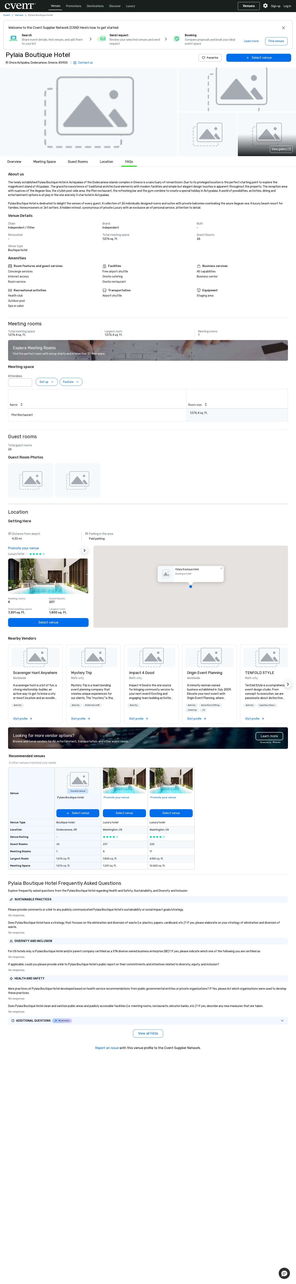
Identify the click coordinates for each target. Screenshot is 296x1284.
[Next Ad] (84, 550)
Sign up (275, 6)
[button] (88, 112)
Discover (115, 6)
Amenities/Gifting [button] (210, 705)
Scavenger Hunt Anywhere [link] (35, 673)
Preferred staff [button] (92, 705)
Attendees (15, 376)
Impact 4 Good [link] (141, 673)
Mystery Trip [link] (81, 673)
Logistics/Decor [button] (267, 705)
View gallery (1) (281, 149)
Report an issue (107, 1048)
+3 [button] (203, 710)
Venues (55, 6)
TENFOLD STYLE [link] (259, 673)
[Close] (283, 28)
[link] (35, 657)
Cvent (6, 15)
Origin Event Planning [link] (204, 673)
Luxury (130, 6)
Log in (287, 6)
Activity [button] (18, 705)
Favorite (212, 57)
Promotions (73, 6)
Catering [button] (192, 710)
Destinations (95, 6)
